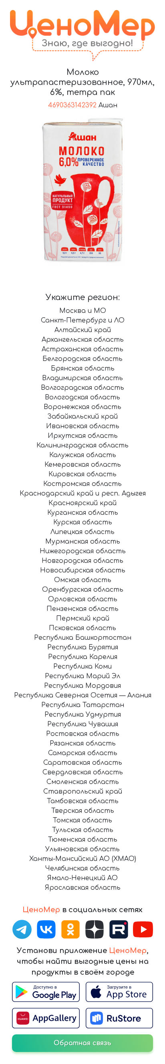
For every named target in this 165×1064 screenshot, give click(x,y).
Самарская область (82, 753)
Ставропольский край (82, 791)
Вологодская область (82, 397)
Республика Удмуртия (82, 714)
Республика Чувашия (82, 724)
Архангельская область (83, 339)
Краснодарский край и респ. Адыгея (83, 493)
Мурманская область (82, 541)
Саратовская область (82, 762)
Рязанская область (83, 743)
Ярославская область (83, 887)
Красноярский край (82, 503)
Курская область (82, 522)
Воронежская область (82, 407)
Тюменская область (82, 839)
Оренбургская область (82, 589)
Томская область (82, 820)
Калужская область (82, 455)
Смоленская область (82, 782)
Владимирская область (82, 378)
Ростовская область (82, 734)
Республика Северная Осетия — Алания (82, 695)
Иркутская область (83, 435)
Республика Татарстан (82, 705)
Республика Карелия (82, 657)
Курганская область (82, 512)
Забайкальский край (82, 416)
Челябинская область (82, 868)
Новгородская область (82, 560)
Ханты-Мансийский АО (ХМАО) (82, 858)
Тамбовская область (83, 801)
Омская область (82, 580)
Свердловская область (82, 772)
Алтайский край (82, 330)
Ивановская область (82, 426)
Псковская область (82, 628)
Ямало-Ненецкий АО (82, 878)
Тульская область (82, 830)
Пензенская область (82, 609)
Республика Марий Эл (82, 676)
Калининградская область (82, 445)
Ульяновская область (82, 849)
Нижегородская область (83, 551)
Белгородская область (82, 359)
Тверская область (82, 810)
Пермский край (82, 618)
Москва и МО (82, 310)
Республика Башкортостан (82, 637)
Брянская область (83, 368)
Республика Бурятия (82, 647)
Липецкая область (82, 532)
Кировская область (82, 474)
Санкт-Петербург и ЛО (83, 320)
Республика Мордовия (82, 685)
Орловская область (82, 599)
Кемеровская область (82, 464)
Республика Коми (82, 666)
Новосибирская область (82, 570)
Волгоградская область (82, 387)
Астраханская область (82, 349)
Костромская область (82, 484)
